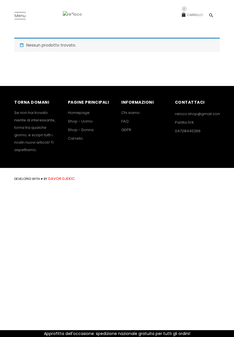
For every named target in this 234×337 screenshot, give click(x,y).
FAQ (125, 121)
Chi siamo (130, 112)
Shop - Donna (81, 130)
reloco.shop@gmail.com (198, 114)
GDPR (126, 130)
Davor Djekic (61, 178)
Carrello (193, 15)
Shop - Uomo (80, 121)
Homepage (79, 112)
